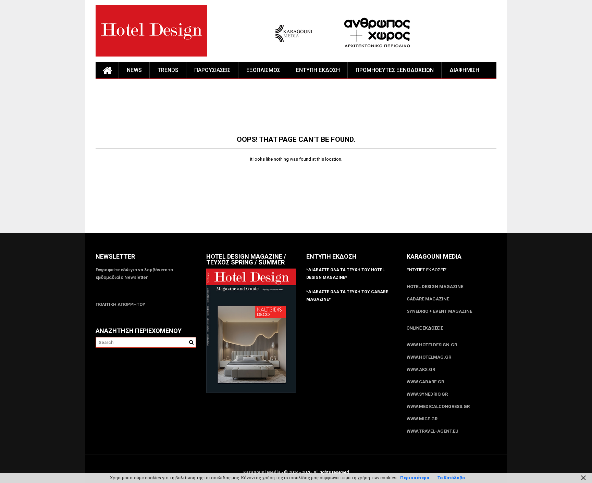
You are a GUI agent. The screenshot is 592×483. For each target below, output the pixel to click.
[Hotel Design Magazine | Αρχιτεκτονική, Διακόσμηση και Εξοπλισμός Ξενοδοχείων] (107, 70)
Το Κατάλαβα (451, 477)
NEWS (134, 70)
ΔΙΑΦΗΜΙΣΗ (464, 70)
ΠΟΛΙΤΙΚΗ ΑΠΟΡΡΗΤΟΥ (120, 304)
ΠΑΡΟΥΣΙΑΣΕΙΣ (212, 70)
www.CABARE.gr (425, 381)
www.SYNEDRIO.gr (427, 394)
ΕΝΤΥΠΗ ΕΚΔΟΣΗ (318, 70)
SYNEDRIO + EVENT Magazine (439, 311)
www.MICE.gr (422, 418)
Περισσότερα (414, 477)
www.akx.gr (421, 369)
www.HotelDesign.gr (432, 344)
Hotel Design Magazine (435, 286)
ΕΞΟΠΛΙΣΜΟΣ (263, 70)
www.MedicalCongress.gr (438, 406)
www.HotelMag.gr (429, 357)
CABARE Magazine (428, 298)
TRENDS (168, 70)
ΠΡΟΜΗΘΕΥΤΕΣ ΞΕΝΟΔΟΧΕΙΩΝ (395, 70)
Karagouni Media (262, 472)
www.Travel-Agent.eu (432, 431)
